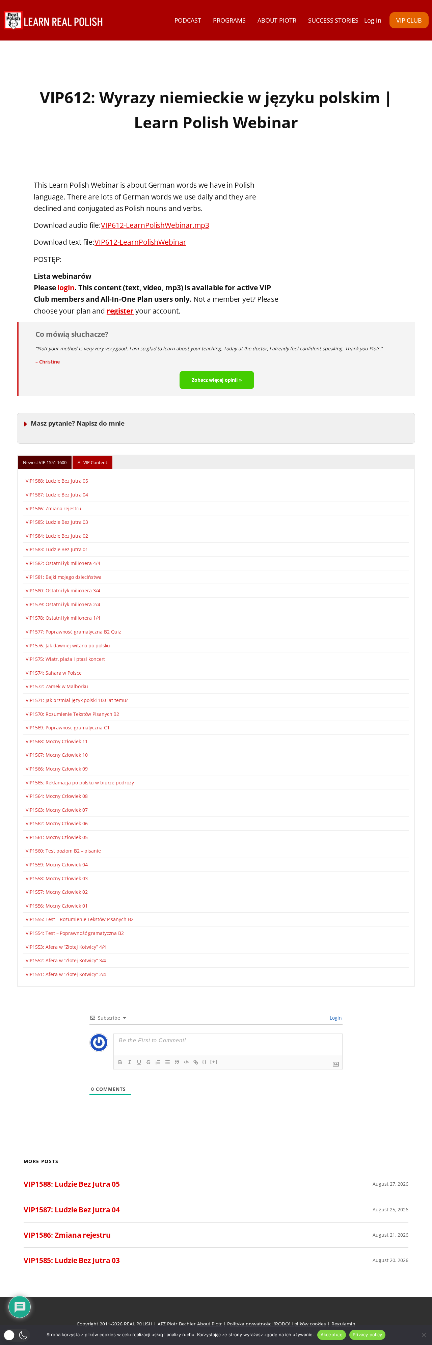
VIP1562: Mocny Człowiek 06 (56, 823)
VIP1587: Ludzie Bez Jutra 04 (57, 494)
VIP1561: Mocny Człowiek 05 (56, 837)
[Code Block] (186, 1062)
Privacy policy (367, 1334)
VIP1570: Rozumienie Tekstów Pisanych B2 (72, 714)
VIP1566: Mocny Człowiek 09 (56, 768)
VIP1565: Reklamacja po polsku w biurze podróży (80, 782)
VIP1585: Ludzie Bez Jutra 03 (57, 522)
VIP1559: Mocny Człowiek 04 (56, 864)
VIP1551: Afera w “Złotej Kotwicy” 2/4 (66, 974)
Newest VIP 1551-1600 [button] (44, 462)
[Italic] (129, 1062)
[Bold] (120, 1062)
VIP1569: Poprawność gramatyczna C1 (68, 727)
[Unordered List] (167, 1062)
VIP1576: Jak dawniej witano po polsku (68, 645)
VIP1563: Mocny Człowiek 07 (56, 810)
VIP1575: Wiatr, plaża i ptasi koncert (65, 659)
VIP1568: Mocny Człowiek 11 (56, 741)
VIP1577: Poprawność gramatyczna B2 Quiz (73, 631)
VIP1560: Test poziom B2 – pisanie (63, 851)
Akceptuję (332, 1334)
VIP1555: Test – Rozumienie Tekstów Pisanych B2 (79, 919)
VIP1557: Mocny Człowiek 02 (56, 892)
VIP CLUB (409, 20)
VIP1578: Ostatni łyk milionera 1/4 (63, 618)
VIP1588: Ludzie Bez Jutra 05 (57, 481)
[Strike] (148, 1062)
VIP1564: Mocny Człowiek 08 (56, 796)
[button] (16, 1335)
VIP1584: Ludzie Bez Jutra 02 (57, 536)
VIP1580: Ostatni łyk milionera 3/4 (63, 590)
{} (204, 1061)
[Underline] (139, 1062)
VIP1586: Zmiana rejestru (53, 508)
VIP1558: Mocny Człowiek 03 (56, 878)
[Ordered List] (158, 1062)
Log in (372, 20)
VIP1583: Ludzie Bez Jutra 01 (57, 549)
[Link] (195, 1062)
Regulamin (343, 1324)
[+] (214, 1061)
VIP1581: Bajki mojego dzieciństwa (64, 577)
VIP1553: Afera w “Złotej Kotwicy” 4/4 (66, 947)
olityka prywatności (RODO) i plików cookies (278, 1324)
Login (335, 1018)
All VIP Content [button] (92, 462)
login (66, 287)
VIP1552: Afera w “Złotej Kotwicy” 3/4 (66, 960)
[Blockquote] (177, 1062)
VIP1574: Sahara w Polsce (54, 673)
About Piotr (209, 1324)
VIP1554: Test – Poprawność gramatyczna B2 (75, 933)
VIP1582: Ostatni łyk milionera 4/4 (63, 563)
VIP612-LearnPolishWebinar (140, 242)
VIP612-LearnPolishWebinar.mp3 (155, 225)
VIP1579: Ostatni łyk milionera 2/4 (63, 604)
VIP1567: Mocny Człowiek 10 (56, 755)
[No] (423, 1334)
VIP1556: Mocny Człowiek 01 (56, 906)
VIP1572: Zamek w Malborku (57, 686)
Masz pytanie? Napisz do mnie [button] (78, 423)
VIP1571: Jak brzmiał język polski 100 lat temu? (77, 700)
